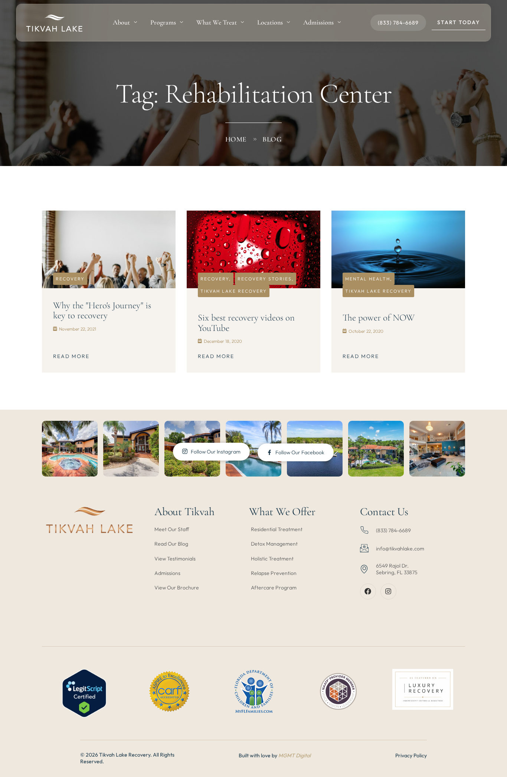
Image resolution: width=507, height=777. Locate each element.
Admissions (318, 22)
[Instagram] (388, 591)
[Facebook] (368, 591)
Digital (303, 755)
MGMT (287, 755)
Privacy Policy (411, 755)
